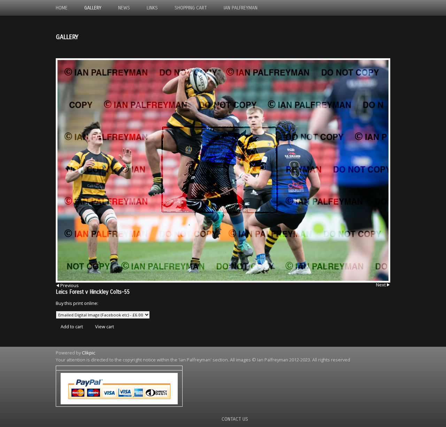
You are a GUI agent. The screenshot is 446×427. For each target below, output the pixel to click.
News (124, 8)
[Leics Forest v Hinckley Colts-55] (223, 170)
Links (152, 8)
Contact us (235, 419)
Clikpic (88, 353)
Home (62, 8)
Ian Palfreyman (240, 8)
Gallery (92, 8)
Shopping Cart (191, 8)
